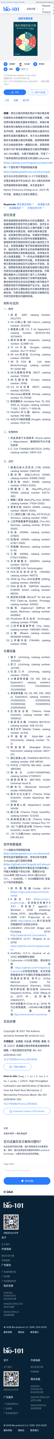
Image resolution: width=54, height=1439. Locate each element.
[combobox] (27, 1170)
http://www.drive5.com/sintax (30, 1014)
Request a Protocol (46, 8)
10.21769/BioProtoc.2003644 (20, 1059)
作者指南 (6, 1260)
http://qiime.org (27, 920)
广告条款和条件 (9, 1281)
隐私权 (21, 1332)
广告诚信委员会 (9, 1271)
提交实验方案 (8, 1255)
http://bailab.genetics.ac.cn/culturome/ (26, 171)
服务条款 (8, 1332)
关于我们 (6, 1244)
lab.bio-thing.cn (11, 1311)
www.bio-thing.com (13, 1303)
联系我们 (34, 1332)
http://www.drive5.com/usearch (28, 935)
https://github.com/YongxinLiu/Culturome (28, 162)
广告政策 (6, 1276)
